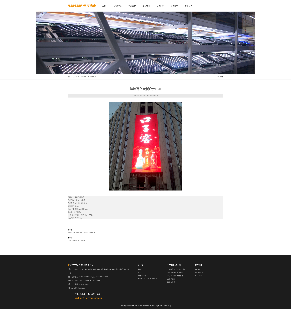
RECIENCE (199, 272)
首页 (104, 6)
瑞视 (139, 269)
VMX (196, 279)
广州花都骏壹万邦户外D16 (77, 240)
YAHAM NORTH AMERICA (147, 279)
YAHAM (197, 269)
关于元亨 (188, 6)
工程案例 (146, 6)
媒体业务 (174, 6)
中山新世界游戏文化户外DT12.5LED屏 (81, 232)
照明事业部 (171, 282)
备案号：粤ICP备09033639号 (160, 305)
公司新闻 (160, 6)
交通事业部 (171, 279)
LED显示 (83, 76)
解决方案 (132, 6)
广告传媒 (91, 76)
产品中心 (118, 6)
